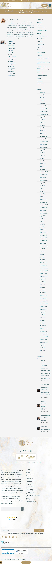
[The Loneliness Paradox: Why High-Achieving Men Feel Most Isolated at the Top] (38, 390)
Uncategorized (40, 84)
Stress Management (42, 75)
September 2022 (44, 213)
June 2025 (42, 122)
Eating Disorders (41, 52)
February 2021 (43, 262)
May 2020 (42, 287)
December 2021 (44, 238)
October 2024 (43, 144)
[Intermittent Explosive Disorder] (38, 428)
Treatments (39, 81)
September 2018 (44, 342)
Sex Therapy (40, 73)
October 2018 (43, 339)
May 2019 (42, 320)
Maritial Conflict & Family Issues (43, 62)
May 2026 (42, 97)
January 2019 (43, 331)
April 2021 (42, 257)
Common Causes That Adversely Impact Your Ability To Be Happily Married (11, 46)
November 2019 (44, 304)
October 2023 (43, 177)
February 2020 (43, 295)
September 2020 (44, 276)
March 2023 (43, 196)
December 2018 (44, 334)
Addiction (39, 22)
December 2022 (44, 205)
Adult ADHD (40, 25)
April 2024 (42, 161)
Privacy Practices (13, 545)
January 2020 (43, 298)
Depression (39, 47)
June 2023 (42, 188)
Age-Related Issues (42, 28)
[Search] (22, 509)
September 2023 (44, 180)
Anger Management (42, 30)
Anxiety (39, 33)
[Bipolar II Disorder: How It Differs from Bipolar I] (38, 418)
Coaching (39, 41)
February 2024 (43, 166)
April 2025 (42, 128)
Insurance (39, 55)
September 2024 (44, 147)
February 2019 (43, 328)
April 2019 (42, 323)
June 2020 (42, 284)
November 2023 (44, 174)
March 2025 (43, 130)
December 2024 (44, 139)
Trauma (39, 78)
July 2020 (42, 282)
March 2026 (43, 103)
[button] (50, 5)
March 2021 (43, 260)
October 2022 (43, 210)
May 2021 (42, 254)
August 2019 (43, 312)
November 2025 (44, 114)
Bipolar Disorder (41, 39)
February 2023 (43, 199)
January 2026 (43, 108)
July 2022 (42, 218)
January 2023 (43, 202)
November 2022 (44, 207)
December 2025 (44, 111)
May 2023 (42, 191)
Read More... (11, 75)
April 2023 (42, 194)
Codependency (41, 44)
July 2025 (42, 119)
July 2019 (42, 315)
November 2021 (44, 240)
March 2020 (43, 293)
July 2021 (42, 249)
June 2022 (42, 221)
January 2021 (43, 265)
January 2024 (43, 169)
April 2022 (42, 227)
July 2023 (42, 185)
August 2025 (43, 117)
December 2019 (44, 301)
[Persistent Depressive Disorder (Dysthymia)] (38, 406)
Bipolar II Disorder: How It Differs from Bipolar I (46, 417)
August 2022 (43, 216)
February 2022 (43, 232)
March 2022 (43, 229)
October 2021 (43, 243)
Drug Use (39, 50)
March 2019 (43, 326)
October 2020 (43, 273)
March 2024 (43, 163)
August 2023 (43, 183)
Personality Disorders (42, 66)
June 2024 (42, 155)
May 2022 (42, 224)
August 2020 (43, 279)
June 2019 (42, 317)
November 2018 (44, 337)
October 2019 (43, 306)
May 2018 (42, 350)
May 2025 (42, 125)
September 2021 (44, 246)
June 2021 (42, 251)
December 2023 (44, 172)
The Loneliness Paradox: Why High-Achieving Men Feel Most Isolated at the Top (46, 390)
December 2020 (44, 268)
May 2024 (42, 158)
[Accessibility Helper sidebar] (1, 562)
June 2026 (42, 95)
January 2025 (43, 136)
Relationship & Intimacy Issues (43, 69)
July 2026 (42, 92)
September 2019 (44, 309)
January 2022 (43, 235)
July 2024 (42, 152)
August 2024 (43, 150)
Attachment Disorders (42, 36)
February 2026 (43, 106)
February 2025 (43, 133)
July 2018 (42, 347)
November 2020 (44, 271)
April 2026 (42, 100)
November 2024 (44, 141)
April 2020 (42, 290)
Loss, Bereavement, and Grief (43, 58)
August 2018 (43, 345)
